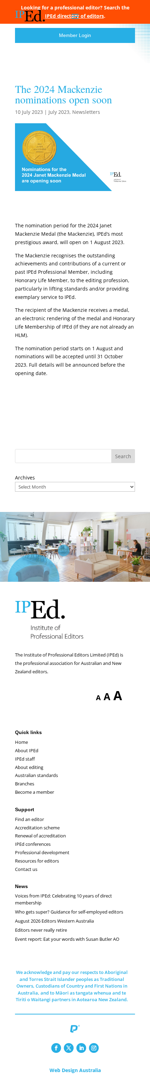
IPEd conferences (33, 844)
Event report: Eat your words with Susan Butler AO (67, 939)
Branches (24, 783)
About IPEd (26, 750)
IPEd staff (25, 759)
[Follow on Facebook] (56, 1048)
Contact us (26, 869)
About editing (29, 767)
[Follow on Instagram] (94, 1048)
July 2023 (58, 112)
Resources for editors (37, 861)
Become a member (34, 792)
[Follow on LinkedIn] (81, 1048)
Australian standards (36, 775)
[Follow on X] (69, 1048)
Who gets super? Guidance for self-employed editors (69, 912)
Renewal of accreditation (40, 836)
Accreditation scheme (37, 827)
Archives (25, 477)
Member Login (75, 35)
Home (21, 742)
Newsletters (86, 112)
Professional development (42, 852)
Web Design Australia (75, 1070)
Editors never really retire (41, 930)
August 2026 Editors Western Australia (54, 921)
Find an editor (29, 819)
